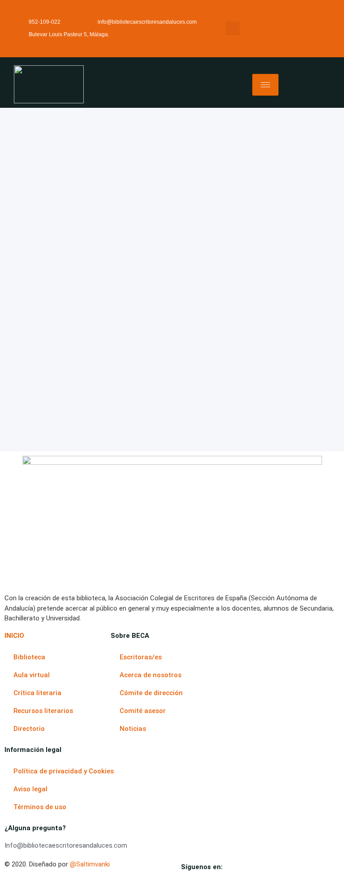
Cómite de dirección (151, 693)
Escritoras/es (141, 657)
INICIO (14, 636)
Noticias (133, 729)
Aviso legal (30, 789)
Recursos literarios (43, 711)
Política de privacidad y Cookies (63, 771)
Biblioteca (29, 657)
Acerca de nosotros (150, 675)
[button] (233, 28)
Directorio (29, 729)
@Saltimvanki (90, 864)
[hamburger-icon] (265, 85)
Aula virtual (31, 675)
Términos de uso (39, 807)
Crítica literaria (37, 693)
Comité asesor (143, 711)
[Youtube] (266, 869)
